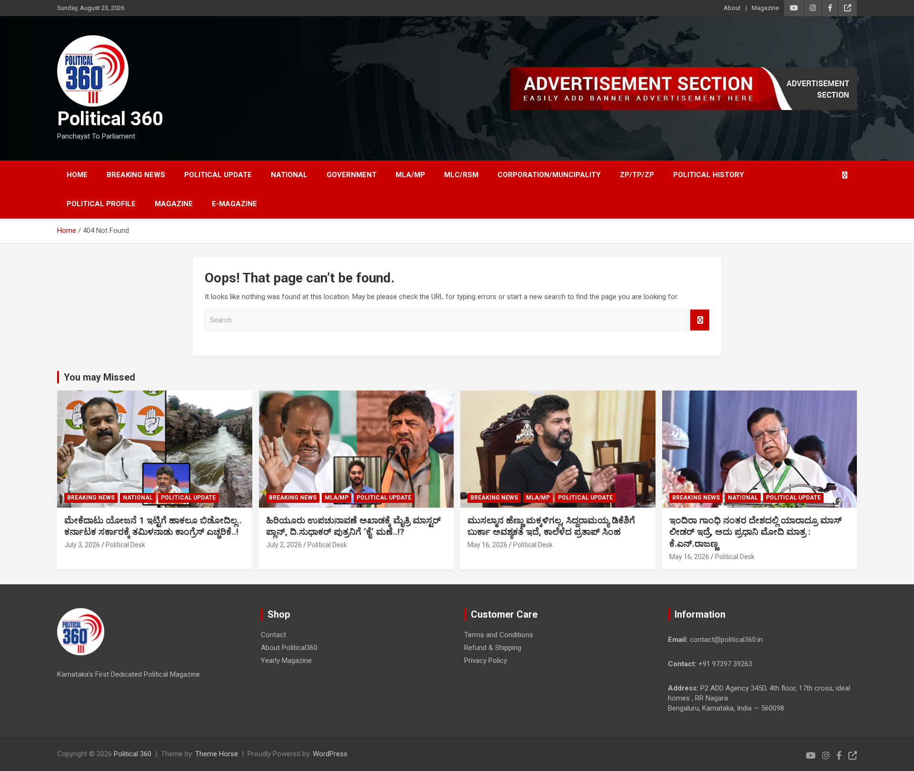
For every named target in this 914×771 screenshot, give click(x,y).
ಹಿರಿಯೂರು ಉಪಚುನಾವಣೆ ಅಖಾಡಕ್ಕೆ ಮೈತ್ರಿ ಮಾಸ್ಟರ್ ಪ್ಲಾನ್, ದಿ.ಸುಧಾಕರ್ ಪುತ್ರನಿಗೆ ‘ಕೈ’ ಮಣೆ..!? (353, 526)
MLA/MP (410, 174)
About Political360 (289, 647)
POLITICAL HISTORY (708, 174)
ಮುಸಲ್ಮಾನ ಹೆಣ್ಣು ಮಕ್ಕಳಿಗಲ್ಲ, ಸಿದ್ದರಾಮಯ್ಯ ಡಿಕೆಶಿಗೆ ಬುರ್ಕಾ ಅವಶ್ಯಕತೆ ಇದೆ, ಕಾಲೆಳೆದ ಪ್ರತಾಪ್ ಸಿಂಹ (551, 526)
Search (699, 320)
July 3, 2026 (82, 545)
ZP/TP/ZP (637, 174)
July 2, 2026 (284, 545)
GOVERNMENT (352, 174)
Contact (273, 635)
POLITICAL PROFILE (101, 204)
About (732, 7)
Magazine (765, 7)
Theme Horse (216, 754)
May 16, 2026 (487, 545)
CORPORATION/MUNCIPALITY (549, 174)
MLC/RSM (461, 174)
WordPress (330, 754)
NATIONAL (289, 174)
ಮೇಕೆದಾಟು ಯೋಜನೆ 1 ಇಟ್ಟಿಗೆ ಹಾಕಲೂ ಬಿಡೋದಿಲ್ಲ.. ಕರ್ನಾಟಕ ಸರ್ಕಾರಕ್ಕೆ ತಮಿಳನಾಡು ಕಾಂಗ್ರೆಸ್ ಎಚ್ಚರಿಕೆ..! (153, 526)
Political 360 (110, 119)
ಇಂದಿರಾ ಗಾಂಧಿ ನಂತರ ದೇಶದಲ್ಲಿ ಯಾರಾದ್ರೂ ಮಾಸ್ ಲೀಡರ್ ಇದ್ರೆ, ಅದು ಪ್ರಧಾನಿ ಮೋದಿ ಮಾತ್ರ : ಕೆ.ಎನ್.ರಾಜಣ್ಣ (755, 532)
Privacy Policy (485, 660)
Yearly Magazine (286, 660)
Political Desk (125, 545)
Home (77, 174)
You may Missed (99, 377)
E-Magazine (234, 204)
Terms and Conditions (498, 635)
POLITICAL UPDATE (218, 174)
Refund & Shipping (492, 647)
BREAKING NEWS (136, 174)
